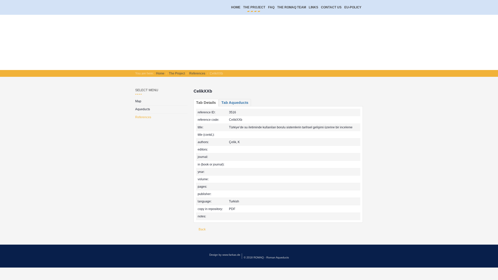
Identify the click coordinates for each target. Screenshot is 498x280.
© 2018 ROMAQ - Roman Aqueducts (266, 257)
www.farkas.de (231, 254)
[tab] (206, 102)
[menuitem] (236, 7)
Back (202, 229)
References (143, 117)
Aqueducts (142, 109)
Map (138, 101)
